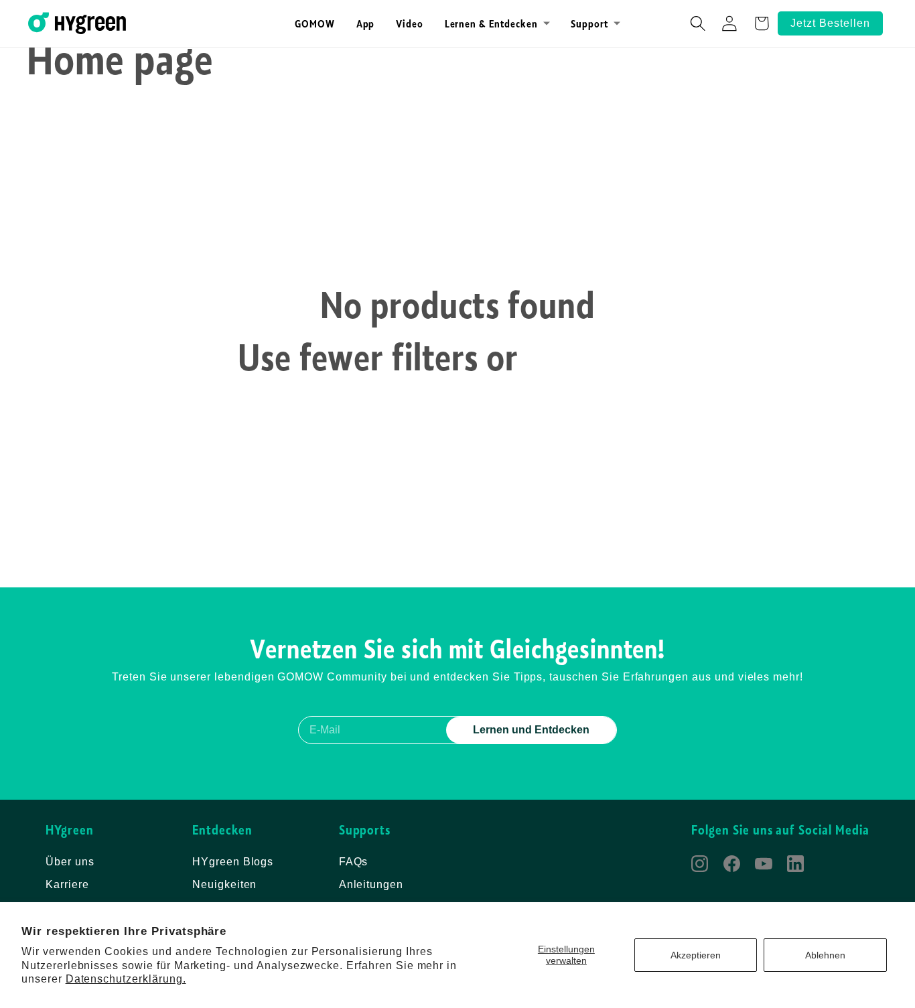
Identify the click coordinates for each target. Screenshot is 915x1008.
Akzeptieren (696, 955)
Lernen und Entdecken (531, 729)
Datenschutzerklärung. (126, 979)
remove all (602, 357)
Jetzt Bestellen (829, 23)
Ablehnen (825, 955)
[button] (497, 23)
